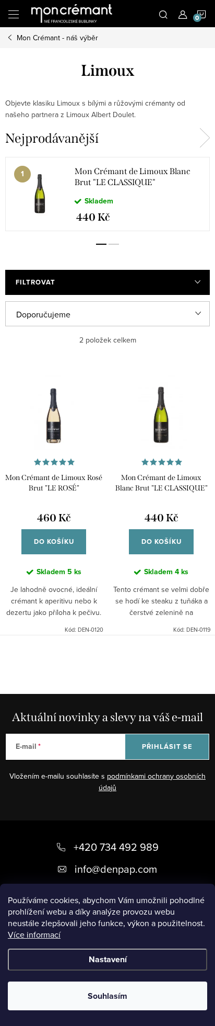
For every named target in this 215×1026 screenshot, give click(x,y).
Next (204, 138)
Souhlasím (107, 996)
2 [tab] (114, 244)
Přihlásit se (167, 746)
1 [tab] (101, 244)
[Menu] (13, 13)
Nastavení (108, 959)
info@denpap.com (116, 868)
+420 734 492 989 (116, 846)
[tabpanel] (107, 194)
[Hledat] (163, 13)
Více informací (34, 934)
